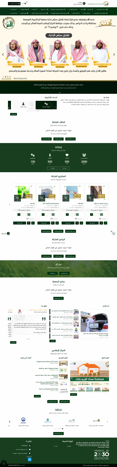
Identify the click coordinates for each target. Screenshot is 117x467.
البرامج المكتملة (46, 256)
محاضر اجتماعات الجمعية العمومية (59, 13)
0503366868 (24, 445)
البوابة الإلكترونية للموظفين (56, 9)
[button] (3, 54)
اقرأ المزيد (52, 341)
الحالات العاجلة (58, 139)
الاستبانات (13, 9)
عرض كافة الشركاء (58, 433)
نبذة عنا (64, 168)
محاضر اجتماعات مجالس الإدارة (39, 13)
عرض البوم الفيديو (52, 401)
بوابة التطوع (75, 13)
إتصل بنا (52, 168)
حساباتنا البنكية (86, 13)
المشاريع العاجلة (58, 231)
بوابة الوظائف (24, 9)
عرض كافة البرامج (70, 256)
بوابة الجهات (23, 13)
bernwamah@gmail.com (21, 449)
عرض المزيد (13, 114)
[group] (89, 373)
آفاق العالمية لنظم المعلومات (13, 465)
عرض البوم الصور (65, 401)
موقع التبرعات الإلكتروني (100, 13)
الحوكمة (34, 9)
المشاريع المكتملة (46, 231)
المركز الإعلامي (72, 9)
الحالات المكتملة (46, 139)
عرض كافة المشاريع (70, 231)
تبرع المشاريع (64, 273)
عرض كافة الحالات (70, 139)
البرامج (82, 9)
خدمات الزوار (44, 9)
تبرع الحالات (52, 273)
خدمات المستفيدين (101, 9)
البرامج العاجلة (58, 256)
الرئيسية (89, 9)
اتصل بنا (13, 13)
